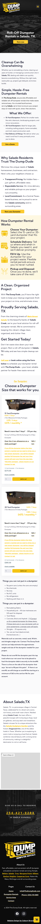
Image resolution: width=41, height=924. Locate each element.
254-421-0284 (20, 813)
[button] (37, 6)
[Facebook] (17, 914)
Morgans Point (26, 873)
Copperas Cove (23, 876)
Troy (17, 873)
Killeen (35, 873)
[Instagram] (24, 914)
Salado (11, 873)
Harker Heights (9, 876)
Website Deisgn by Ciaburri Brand (20, 921)
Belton (5, 873)
